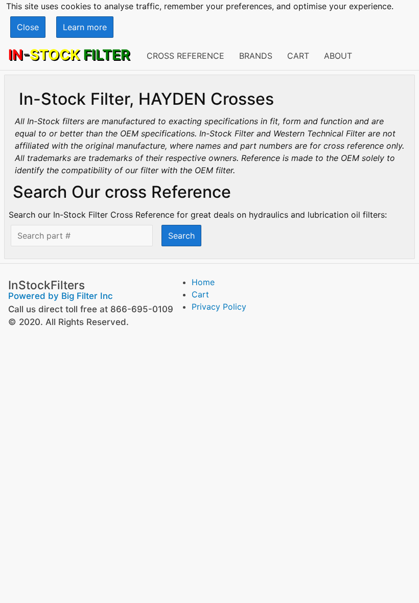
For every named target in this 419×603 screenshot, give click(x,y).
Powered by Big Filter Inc (60, 296)
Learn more (85, 27)
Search (181, 235)
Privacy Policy (219, 307)
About (338, 56)
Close (28, 27)
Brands (255, 56)
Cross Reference (185, 56)
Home (203, 282)
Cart (298, 56)
